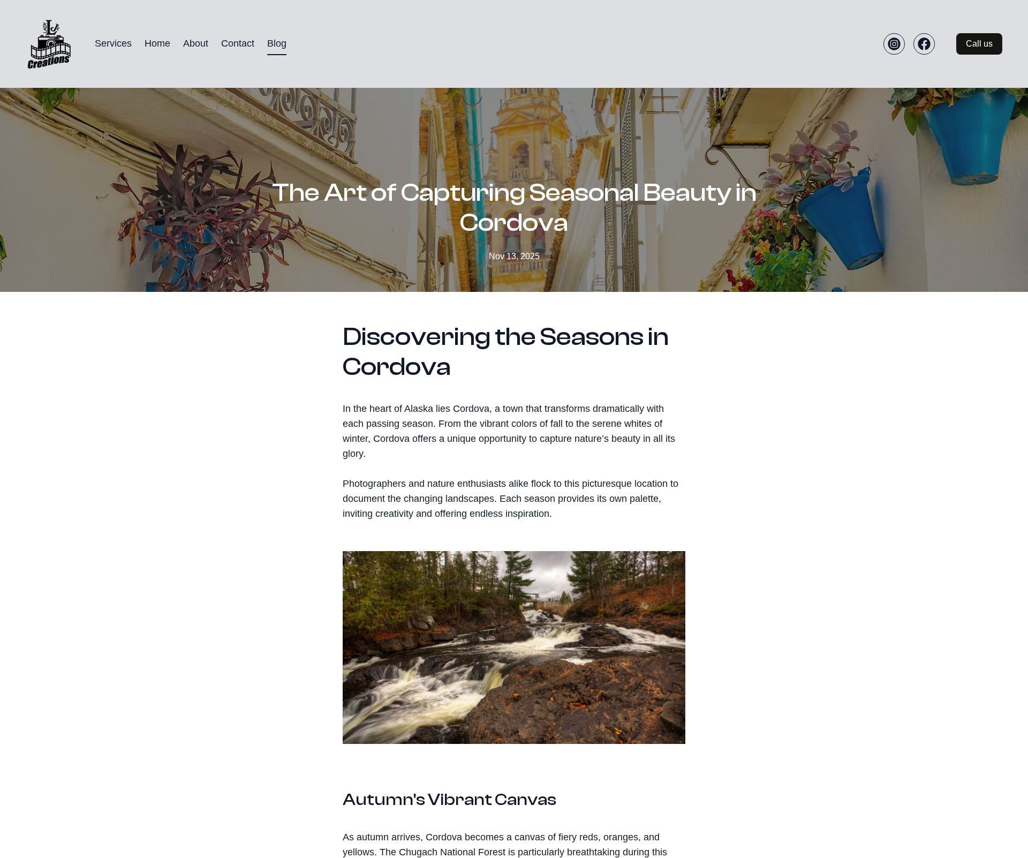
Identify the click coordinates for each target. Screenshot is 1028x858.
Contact (237, 43)
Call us (979, 43)
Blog (276, 43)
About (195, 43)
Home (157, 43)
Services (113, 43)
